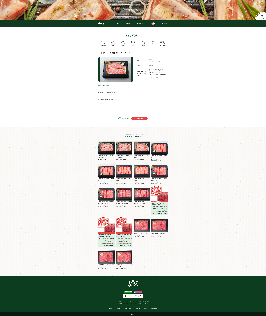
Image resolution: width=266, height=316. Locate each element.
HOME (110, 308)
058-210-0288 (125, 303)
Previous (99, 69)
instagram (138, 291)
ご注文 (145, 308)
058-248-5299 (125, 301)
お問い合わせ (154, 308)
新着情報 (118, 308)
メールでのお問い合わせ (134, 296)
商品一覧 (138, 308)
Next (132, 69)
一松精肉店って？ (128, 308)
